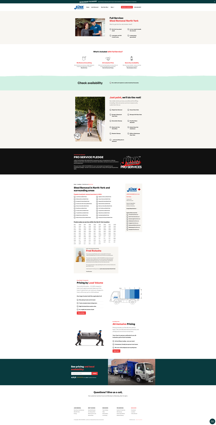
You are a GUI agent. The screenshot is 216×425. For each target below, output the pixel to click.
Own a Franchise (139, 419)
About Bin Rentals (91, 410)
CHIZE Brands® (132, 419)
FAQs (103, 411)
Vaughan (133, 223)
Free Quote (133, 410)
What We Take (77, 411)
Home (87, 7)
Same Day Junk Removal (79, 410)
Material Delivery (120, 415)
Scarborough (134, 218)
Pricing (75, 413)
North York (134, 216)
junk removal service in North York (107, 268)
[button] (95, 7)
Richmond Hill (135, 225)
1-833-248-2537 (137, 7)
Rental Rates (90, 415)
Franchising (104, 415)
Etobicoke (134, 221)
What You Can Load (92, 413)
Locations (79, 184)
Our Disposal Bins (91, 411)
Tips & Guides (105, 410)
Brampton (134, 229)
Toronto (133, 214)
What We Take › (84, 67)
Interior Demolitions (121, 413)
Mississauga (134, 227)
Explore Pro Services (121, 410)
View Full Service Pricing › (108, 67)
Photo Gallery (105, 413)
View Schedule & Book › (132, 67)
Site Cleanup (119, 411)
